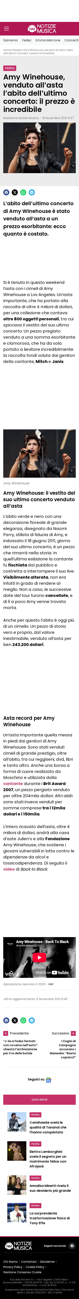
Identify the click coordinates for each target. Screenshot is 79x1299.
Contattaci (29, 1262)
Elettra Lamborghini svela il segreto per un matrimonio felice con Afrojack (48, 1159)
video (9, 869)
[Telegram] (32, 192)
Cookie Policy (35, 1267)
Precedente (19, 1033)
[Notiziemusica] (42, 28)
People (17, 50)
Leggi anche (39, 1099)
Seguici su (36, 1079)
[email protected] (12, 1282)
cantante (13, 783)
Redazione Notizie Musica (21, 118)
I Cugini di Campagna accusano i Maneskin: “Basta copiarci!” (63, 1049)
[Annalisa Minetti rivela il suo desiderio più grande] (16, 1186)
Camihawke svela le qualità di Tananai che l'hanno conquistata (48, 1127)
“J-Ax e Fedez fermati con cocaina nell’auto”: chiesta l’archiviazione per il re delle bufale (20, 1047)
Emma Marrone (47, 40)
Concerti (71, 40)
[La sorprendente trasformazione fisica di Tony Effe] (16, 1215)
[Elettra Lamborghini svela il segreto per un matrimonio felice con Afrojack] (16, 1155)
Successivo (60, 1033)
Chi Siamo (10, 1262)
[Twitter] (15, 192)
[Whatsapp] (23, 192)
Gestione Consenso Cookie (22, 1272)
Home (7, 50)
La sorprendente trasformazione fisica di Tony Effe (50, 1218)
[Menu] (6, 28)
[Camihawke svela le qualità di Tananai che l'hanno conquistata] (16, 1124)
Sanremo (10, 40)
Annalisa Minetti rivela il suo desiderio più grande (50, 1188)
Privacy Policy (12, 1267)
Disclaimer (47, 1262)
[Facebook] (6, 192)
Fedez (26, 40)
